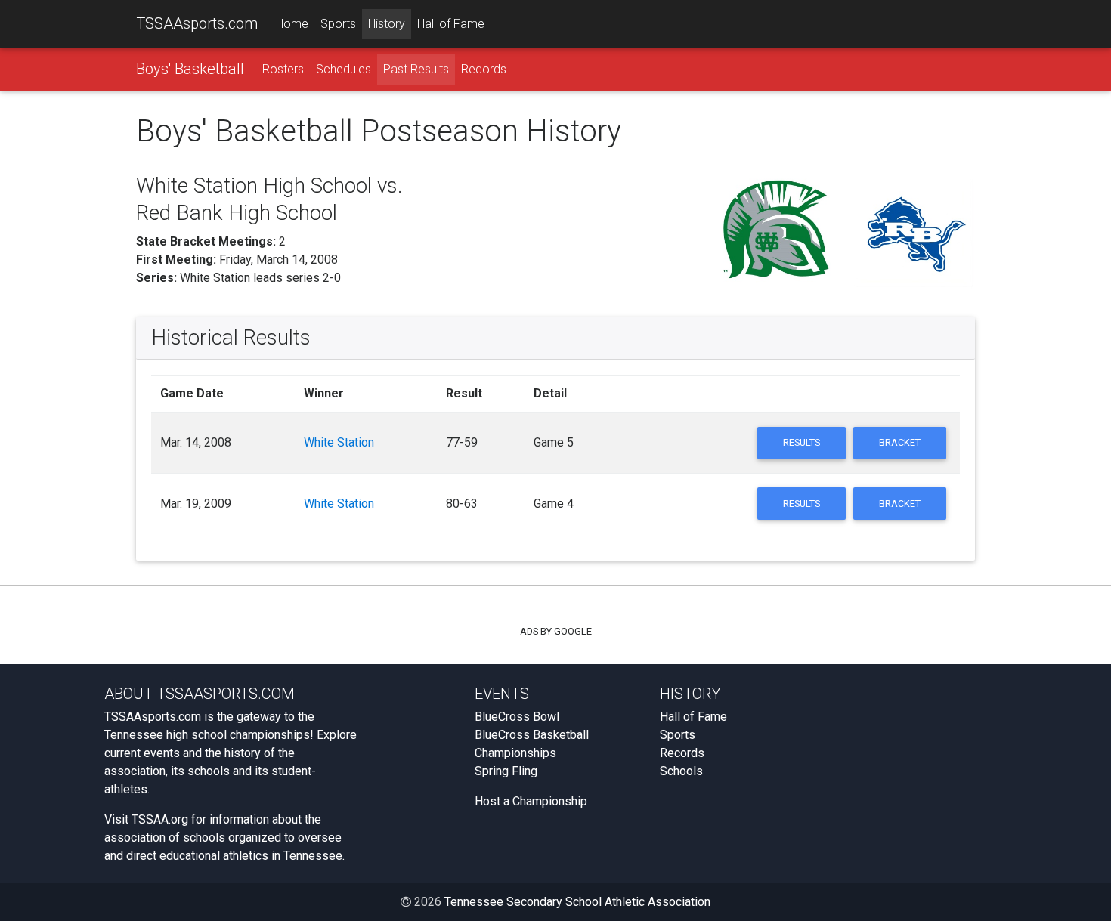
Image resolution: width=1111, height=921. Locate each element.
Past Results (416, 69)
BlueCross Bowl (517, 716)
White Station (339, 442)
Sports (338, 24)
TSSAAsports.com (197, 23)
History (386, 24)
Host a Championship (531, 801)
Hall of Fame (450, 24)
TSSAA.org (160, 819)
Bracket (900, 442)
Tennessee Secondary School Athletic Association (577, 902)
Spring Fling (506, 771)
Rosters (283, 69)
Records (483, 69)
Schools (681, 771)
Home (292, 24)
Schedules (343, 69)
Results (801, 442)
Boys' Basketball (190, 69)
